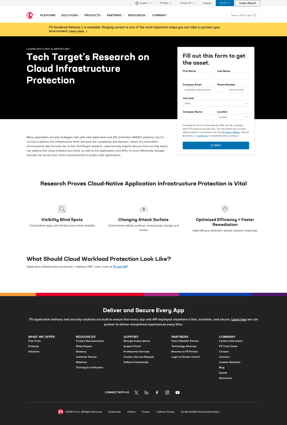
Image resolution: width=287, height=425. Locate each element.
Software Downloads (136, 362)
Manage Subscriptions (137, 341)
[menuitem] (143, 3)
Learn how (239, 319)
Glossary (81, 351)
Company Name (192, 112)
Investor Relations (229, 362)
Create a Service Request (139, 357)
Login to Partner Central (185, 357)
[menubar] (143, 3)
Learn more (76, 31)
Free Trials (34, 341)
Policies (131, 411)
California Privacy (165, 411)
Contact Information (231, 341)
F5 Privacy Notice (231, 132)
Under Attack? (247, 3)
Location (222, 112)
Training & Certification (89, 367)
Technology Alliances (183, 346)
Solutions (33, 351)
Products (33, 346)
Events (223, 372)
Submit (216, 145)
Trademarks (114, 411)
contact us (202, 135)
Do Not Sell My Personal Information (200, 411)
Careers (224, 351)
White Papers (84, 346)
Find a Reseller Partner (185, 341)
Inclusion (224, 357)
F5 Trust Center (228, 346)
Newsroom (225, 378)
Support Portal (132, 346)
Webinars (81, 362)
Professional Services (136, 351)
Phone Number (226, 85)
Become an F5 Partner (184, 351)
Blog (221, 367)
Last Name (223, 71)
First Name (189, 71)
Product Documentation (90, 341)
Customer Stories (86, 357)
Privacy (146, 411)
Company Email (192, 85)
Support (207, 3)
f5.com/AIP (120, 266)
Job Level (188, 98)
